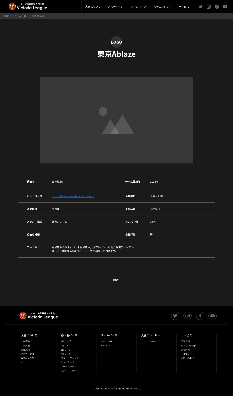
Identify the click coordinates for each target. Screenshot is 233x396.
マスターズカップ (69, 370)
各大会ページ (115, 6)
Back (116, 279)
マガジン (25, 362)
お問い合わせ (187, 358)
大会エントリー (162, 6)
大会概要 (63, 5)
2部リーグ (52, 5)
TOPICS (185, 353)
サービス (184, 6)
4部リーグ (66, 353)
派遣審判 (73, 5)
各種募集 (185, 349)
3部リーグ (73, 5)
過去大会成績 (27, 353)
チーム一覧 (106, 341)
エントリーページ (150, 341)
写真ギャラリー (28, 358)
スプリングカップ (69, 358)
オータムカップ (68, 366)
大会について (92, 6)
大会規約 (25, 349)
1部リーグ (66, 341)
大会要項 (25, 345)
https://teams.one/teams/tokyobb (73, 196)
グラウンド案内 (188, 345)
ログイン (105, 345)
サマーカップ (67, 362)
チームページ (138, 6)
